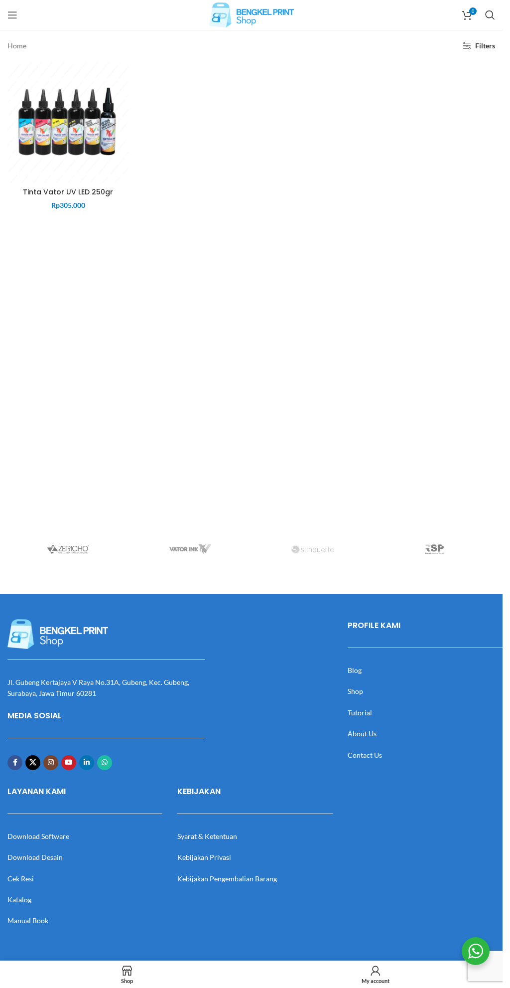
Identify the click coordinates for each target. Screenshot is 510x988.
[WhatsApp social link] (104, 762)
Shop (355, 691)
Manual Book (27, 920)
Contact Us (365, 755)
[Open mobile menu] (12, 15)
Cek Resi (20, 878)
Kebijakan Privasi (204, 857)
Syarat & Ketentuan (207, 836)
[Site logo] (251, 14)
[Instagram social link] (50, 762)
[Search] (490, 15)
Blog (355, 670)
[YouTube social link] (68, 762)
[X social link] (32, 762)
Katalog (19, 899)
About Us (362, 733)
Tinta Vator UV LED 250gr (68, 192)
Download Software (38, 836)
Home (16, 45)
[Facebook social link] (14, 762)
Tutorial (360, 712)
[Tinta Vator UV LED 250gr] (67, 121)
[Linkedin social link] (86, 762)
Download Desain (35, 857)
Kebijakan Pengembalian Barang (227, 878)
